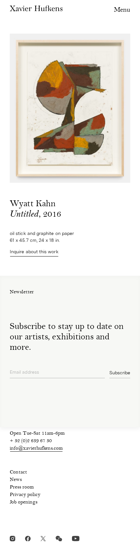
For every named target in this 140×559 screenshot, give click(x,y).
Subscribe (119, 372)
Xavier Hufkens (36, 8)
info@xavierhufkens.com (36, 448)
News (16, 480)
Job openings (23, 502)
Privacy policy (25, 495)
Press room (22, 487)
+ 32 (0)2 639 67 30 (31, 441)
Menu (122, 10)
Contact (18, 472)
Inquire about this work (34, 251)
